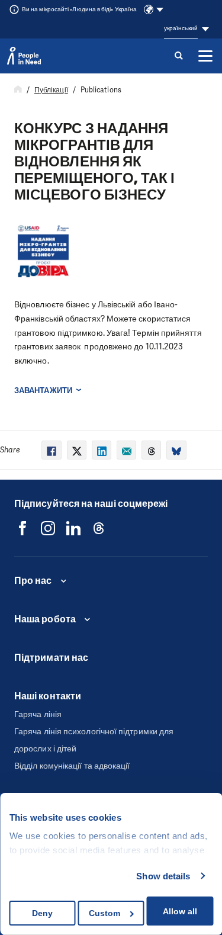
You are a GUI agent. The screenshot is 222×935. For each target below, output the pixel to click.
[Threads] (99, 528)
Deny (42, 913)
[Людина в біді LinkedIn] (73, 528)
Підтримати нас (51, 657)
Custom (104, 913)
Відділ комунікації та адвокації (72, 766)
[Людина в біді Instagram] (48, 528)
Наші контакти (47, 696)
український (181, 28)
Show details (163, 876)
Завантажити (43, 390)
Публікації (51, 90)
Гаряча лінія (38, 714)
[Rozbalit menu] (205, 55)
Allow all (180, 911)
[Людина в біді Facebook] (22, 528)
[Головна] (18, 90)
